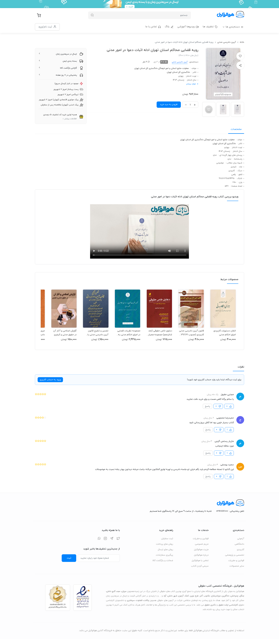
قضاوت (139, 600)
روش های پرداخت (164, 544)
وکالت (146, 600)
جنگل (242, 595)
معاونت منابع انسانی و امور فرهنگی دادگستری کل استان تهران (161, 68)
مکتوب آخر (205, 595)
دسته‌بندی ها (233, 27)
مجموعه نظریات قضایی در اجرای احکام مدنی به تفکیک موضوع (128, 332)
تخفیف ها (208, 26)
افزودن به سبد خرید (168, 104)
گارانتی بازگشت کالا (68, 68)
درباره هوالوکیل (201, 555)
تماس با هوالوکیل (200, 560)
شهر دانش (172, 595)
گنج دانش (110, 591)
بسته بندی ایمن (70, 61)
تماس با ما (151, 26)
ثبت (69, 558)
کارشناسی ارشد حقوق (228, 605)
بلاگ (167, 26)
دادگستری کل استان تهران (178, 72)
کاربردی (240, 549)
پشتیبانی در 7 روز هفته (66, 75)
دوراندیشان (216, 595)
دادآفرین (225, 595)
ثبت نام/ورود (45, 27)
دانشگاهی (239, 544)
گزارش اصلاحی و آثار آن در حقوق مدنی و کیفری (65, 332)
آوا (165, 595)
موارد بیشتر (191, 84)
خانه (242, 42)
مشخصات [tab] (236, 129)
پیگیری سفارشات (164, 555)
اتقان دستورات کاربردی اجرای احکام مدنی (224, 332)
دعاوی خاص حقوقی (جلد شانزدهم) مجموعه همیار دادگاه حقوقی (160, 332)
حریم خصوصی (202, 544)
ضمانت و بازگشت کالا (162, 560)
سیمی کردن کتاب (200, 566)
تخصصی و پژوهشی (234, 555)
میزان (124, 591)
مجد (118, 591)
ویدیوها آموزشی (186, 26)
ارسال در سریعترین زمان (66, 54)
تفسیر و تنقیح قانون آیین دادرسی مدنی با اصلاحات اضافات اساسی (96, 332)
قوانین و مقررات (236, 560)
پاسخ (207, 406)
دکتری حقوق (210, 605)
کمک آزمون (183, 595)
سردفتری (131, 600)
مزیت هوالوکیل (201, 549)
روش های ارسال (165, 549)
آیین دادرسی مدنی (226, 42)
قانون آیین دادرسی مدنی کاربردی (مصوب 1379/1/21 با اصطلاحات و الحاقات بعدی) (191, 332)
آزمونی (240, 538)
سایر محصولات (236, 566)
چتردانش (234, 595)
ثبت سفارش (167, 538)
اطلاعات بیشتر (70, 118)
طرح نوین (194, 595)
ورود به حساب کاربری (50, 379)
